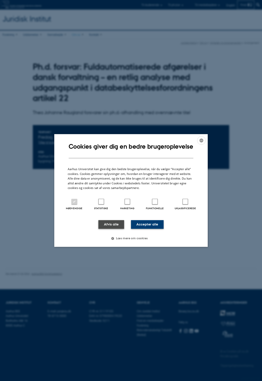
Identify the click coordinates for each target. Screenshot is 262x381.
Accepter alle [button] (147, 224)
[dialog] (131, 190)
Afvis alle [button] (111, 224)
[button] (131, 238)
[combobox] (201, 140)
